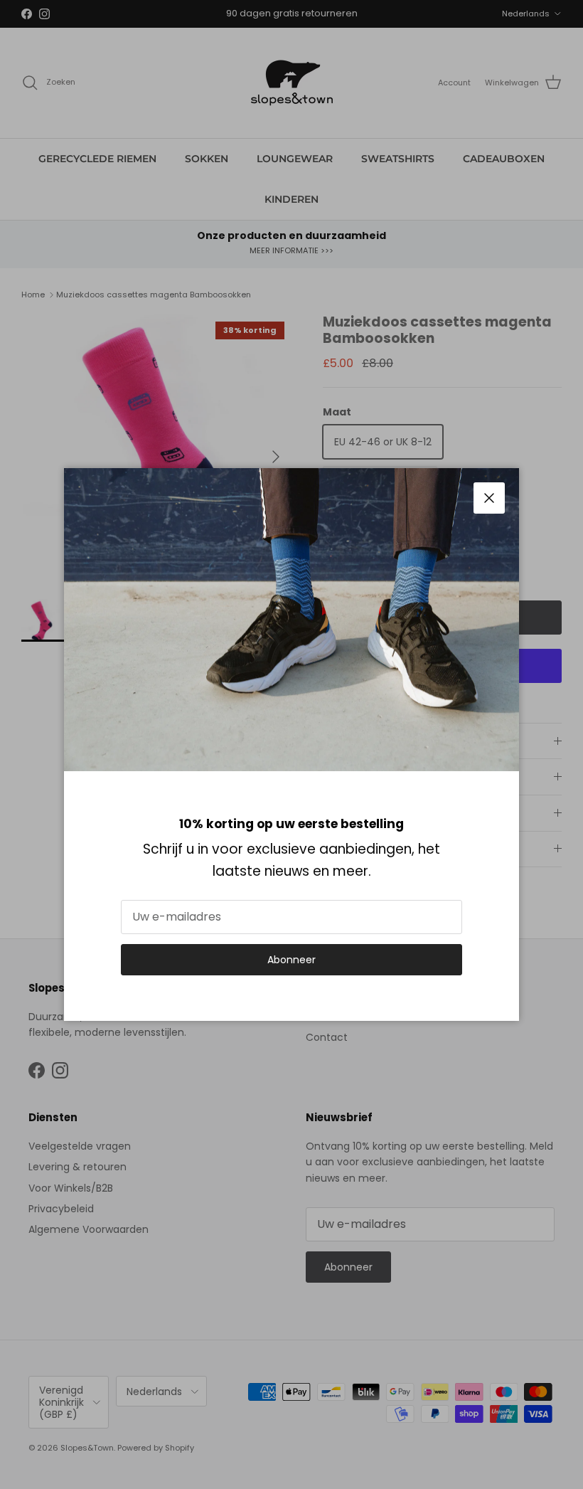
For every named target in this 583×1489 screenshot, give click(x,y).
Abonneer (291, 960)
